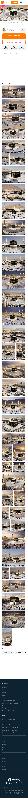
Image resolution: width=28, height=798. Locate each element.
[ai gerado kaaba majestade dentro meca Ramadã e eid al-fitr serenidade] (18, 582)
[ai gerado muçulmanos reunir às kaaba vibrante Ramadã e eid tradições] (13, 292)
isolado (5, 762)
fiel (11, 762)
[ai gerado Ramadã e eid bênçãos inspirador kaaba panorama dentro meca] (13, 346)
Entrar (21, 2)
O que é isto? (16, 53)
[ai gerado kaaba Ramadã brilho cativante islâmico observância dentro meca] (13, 239)
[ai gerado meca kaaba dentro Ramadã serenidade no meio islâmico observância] (13, 186)
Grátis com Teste (14, 36)
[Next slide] (22, 763)
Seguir (23, 30)
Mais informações (7, 56)
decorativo (18, 762)
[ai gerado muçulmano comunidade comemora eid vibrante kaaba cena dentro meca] (7, 525)
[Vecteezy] (2, 2)
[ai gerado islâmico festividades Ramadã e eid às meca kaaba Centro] (13, 91)
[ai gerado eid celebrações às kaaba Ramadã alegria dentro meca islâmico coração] (13, 222)
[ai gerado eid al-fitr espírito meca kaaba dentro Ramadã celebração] (5, 159)
